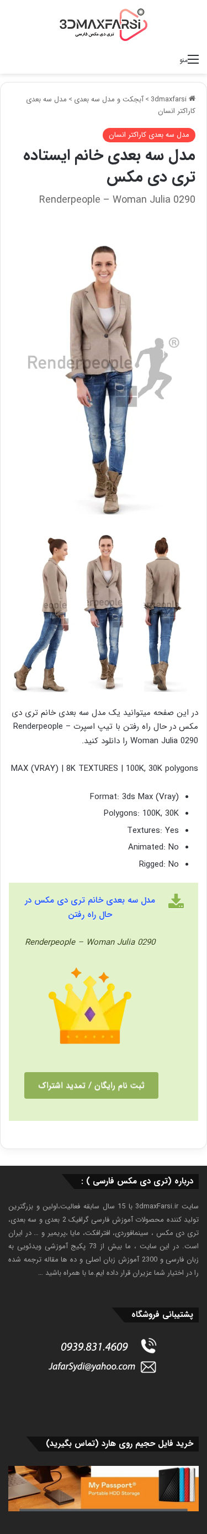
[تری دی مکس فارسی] (104, 24)
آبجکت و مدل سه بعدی (109, 99)
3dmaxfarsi (170, 99)
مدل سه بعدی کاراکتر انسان (149, 135)
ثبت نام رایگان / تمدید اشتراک (91, 1085)
